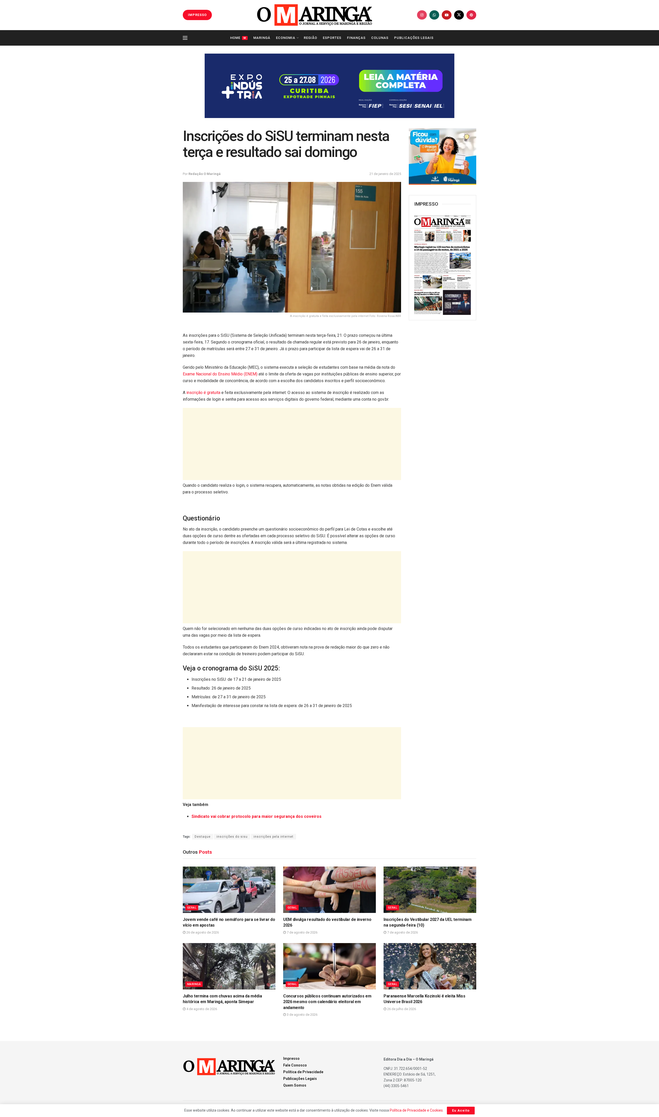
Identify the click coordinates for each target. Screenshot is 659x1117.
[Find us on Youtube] (447, 15)
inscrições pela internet (273, 836)
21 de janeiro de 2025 (385, 174)
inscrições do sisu (232, 836)
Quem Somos (294, 1085)
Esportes (332, 38)
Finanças (356, 38)
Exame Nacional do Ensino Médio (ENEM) (220, 374)
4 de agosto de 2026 (201, 1009)
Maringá (261, 38)
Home (238, 38)
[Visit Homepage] (314, 15)
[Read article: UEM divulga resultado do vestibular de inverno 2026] (329, 890)
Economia (285, 38)
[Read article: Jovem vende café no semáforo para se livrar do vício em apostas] (229, 890)
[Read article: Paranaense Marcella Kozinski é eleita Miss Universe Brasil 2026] (430, 966)
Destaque (203, 836)
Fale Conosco (295, 1065)
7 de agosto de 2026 (301, 932)
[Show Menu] (185, 38)
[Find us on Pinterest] (471, 15)
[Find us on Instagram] (422, 15)
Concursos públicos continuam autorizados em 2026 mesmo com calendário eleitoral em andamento (327, 1002)
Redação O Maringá (204, 174)
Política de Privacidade (303, 1072)
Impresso (291, 1058)
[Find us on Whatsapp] (434, 15)
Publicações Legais (413, 38)
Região (310, 38)
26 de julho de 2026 (401, 1009)
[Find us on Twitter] (459, 15)
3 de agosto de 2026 (301, 1015)
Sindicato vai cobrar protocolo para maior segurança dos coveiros (257, 816)
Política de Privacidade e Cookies (416, 1110)
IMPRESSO (197, 15)
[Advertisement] (292, 444)
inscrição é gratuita (203, 392)
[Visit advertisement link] (329, 86)
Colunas (379, 38)
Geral (191, 907)
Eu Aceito (461, 1110)
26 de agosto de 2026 (202, 932)
